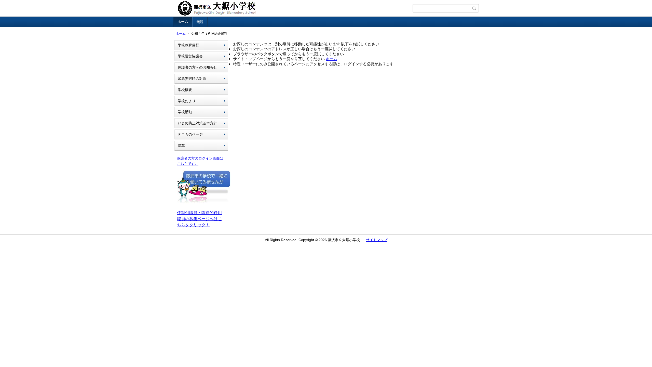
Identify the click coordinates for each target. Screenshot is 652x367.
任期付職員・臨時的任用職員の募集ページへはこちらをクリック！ (199, 219)
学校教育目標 (188, 45)
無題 (199, 22)
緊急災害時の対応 (192, 78)
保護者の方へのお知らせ (197, 67)
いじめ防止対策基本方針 (197, 123)
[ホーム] (293, 8)
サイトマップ (376, 240)
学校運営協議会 (190, 56)
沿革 (181, 145)
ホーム (183, 22)
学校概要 (185, 90)
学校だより (187, 101)
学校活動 (185, 112)
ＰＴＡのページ (190, 134)
